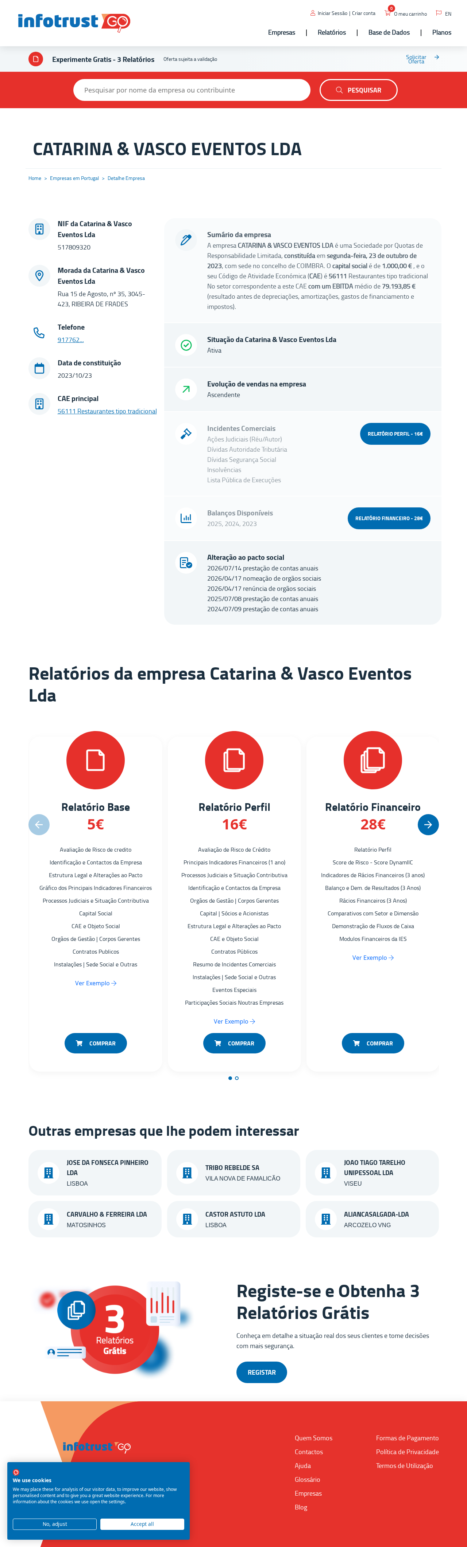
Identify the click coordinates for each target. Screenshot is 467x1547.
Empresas (308, 1493)
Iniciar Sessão (332, 12)
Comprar (102, 1043)
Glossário (307, 1479)
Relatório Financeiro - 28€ (389, 518)
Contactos (309, 1451)
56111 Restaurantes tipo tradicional (107, 411)
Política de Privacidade (407, 1451)
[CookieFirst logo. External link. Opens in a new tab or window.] (16, 1472)
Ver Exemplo (93, 983)
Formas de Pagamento (407, 1437)
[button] (428, 824)
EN (448, 13)
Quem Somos (313, 1437)
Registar (262, 1372)
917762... (71, 339)
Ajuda (303, 1465)
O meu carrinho (410, 13)
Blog (301, 1507)
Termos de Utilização (404, 1465)
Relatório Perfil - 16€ (395, 433)
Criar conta (363, 12)
